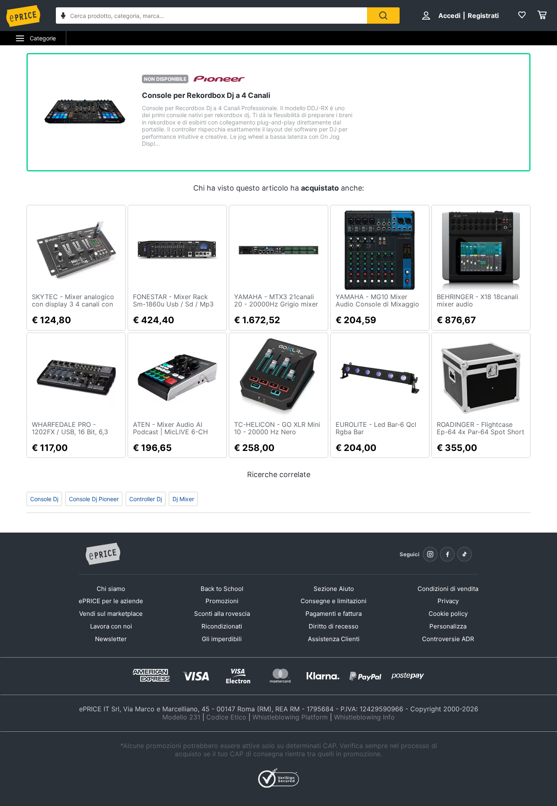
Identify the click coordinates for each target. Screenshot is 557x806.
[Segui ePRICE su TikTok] (464, 554)
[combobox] (211, 15)
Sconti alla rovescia (222, 613)
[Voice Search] (63, 16)
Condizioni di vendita (448, 589)
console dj (44, 498)
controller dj (145, 498)
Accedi (449, 15)
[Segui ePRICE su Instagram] (430, 554)
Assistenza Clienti (334, 639)
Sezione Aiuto (334, 589)
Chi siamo (111, 589)
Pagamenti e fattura (333, 613)
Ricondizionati (221, 626)
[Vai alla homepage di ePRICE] (102, 554)
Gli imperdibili (222, 639)
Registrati (483, 15)
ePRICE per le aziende (111, 601)
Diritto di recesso (333, 626)
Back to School (222, 589)
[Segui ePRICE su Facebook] (447, 554)
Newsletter (111, 639)
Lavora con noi (111, 626)
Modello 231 (181, 717)
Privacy (448, 601)
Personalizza (447, 626)
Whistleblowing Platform (290, 717)
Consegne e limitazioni (334, 601)
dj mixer (183, 498)
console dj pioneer (94, 498)
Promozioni (222, 601)
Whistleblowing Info (364, 717)
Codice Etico (226, 717)
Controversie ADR (448, 639)
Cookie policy (448, 613)
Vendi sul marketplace (111, 613)
